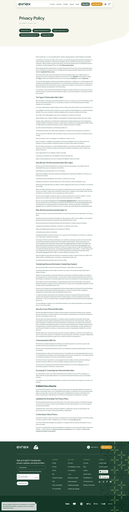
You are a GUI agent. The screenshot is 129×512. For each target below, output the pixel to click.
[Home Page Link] (24, 4)
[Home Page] (23, 447)
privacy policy (38, 471)
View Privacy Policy (8, 508)
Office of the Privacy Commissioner (62, 429)
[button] (52, 4)
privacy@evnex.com (75, 419)
